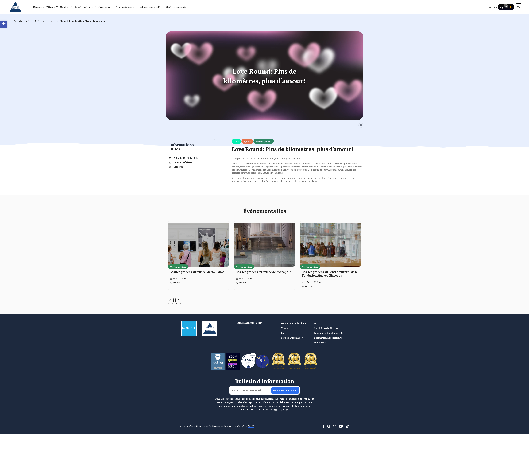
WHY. (251, 425)
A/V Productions (125, 6)
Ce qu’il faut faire (83, 6)
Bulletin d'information (264, 381)
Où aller (64, 6)
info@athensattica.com (249, 322)
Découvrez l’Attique (44, 6)
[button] (3, 24)
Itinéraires (104, 6)
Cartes (284, 332)
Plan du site (320, 342)
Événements (179, 6)
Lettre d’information (292, 337)
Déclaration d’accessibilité (328, 337)
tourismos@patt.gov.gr (275, 409)
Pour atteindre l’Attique (293, 323)
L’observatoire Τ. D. (150, 6)
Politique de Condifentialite (328, 332)
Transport (286, 328)
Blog (168, 6)
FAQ (316, 323)
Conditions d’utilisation (326, 328)
